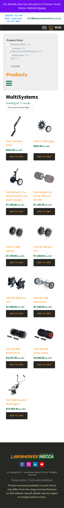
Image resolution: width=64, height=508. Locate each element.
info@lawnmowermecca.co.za (44, 18)
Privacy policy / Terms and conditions (32, 480)
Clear (15, 66)
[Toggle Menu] (44, 27)
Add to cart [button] (17, 156)
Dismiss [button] (41, 8)
